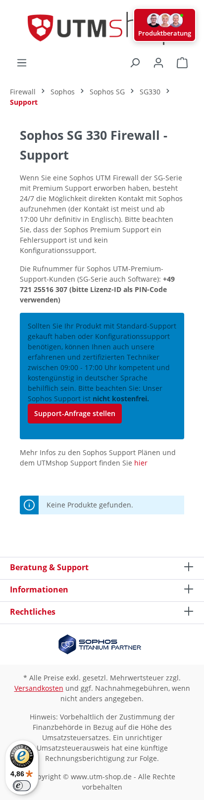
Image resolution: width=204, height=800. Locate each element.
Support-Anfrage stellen (74, 413)
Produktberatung (164, 33)
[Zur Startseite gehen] (102, 28)
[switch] (22, 785)
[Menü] (22, 63)
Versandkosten (38, 688)
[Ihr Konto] (158, 63)
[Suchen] (135, 63)
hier (141, 462)
